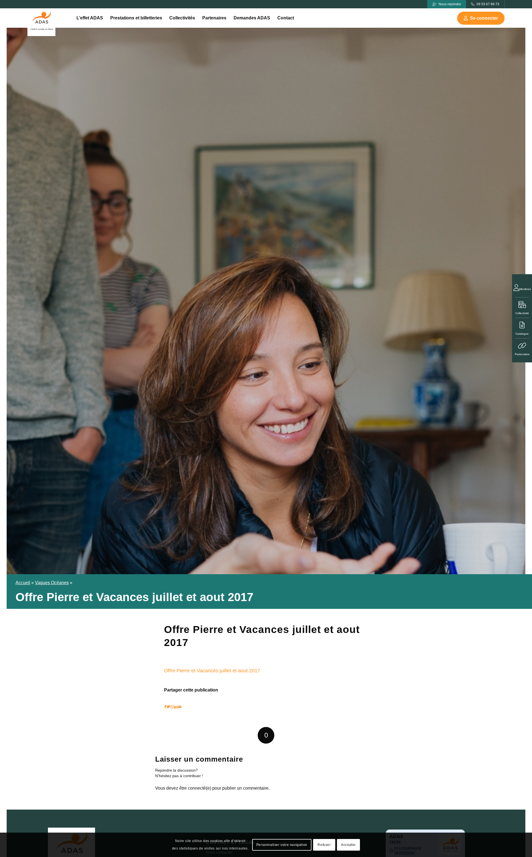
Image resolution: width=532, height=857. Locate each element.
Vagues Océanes (52, 582)
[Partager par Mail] (179, 706)
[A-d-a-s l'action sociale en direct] (41, 22)
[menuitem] (90, 18)
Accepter (348, 845)
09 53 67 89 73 (488, 4)
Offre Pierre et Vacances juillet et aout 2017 (212, 670)
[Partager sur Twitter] (168, 706)
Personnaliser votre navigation (281, 845)
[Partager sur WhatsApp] (172, 706)
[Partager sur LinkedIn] (176, 706)
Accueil (23, 582)
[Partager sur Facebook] (165, 706)
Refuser (324, 845)
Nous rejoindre (450, 4)
